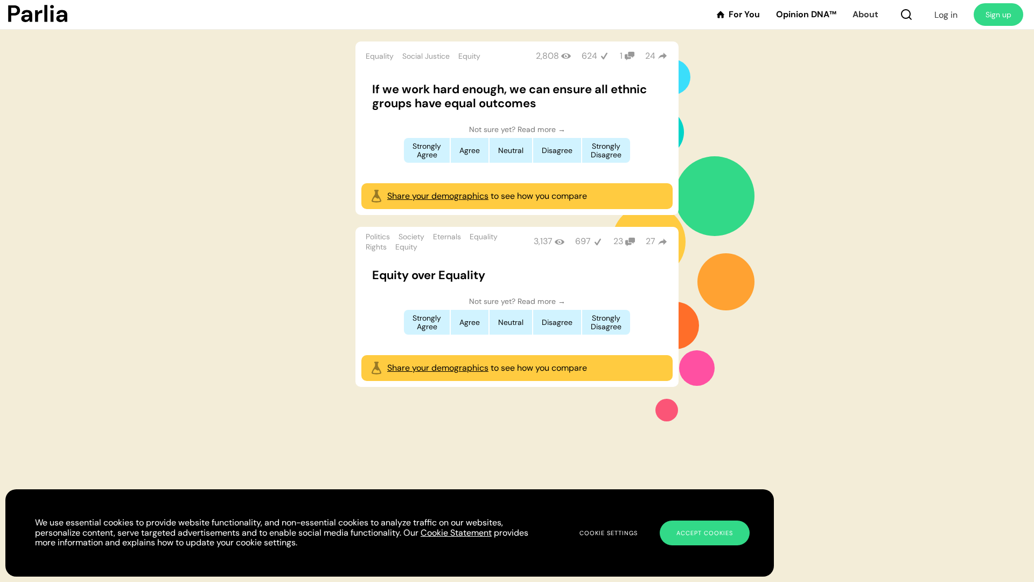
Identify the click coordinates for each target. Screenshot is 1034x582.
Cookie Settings (608, 533)
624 (589, 55)
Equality (380, 56)
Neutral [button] (510, 150)
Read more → (541, 129)
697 (583, 241)
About (865, 14)
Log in (946, 14)
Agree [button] (469, 150)
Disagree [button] (557, 150)
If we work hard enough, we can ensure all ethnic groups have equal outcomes (509, 95)
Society (411, 236)
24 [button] (650, 55)
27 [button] (650, 241)
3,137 (543, 241)
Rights (376, 246)
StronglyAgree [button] (427, 150)
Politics (378, 236)
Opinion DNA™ (806, 14)
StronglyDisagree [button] (606, 150)
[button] (906, 14)
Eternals (447, 236)
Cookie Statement (456, 532)
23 (618, 241)
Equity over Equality (428, 275)
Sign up (998, 14)
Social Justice (426, 56)
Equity (469, 56)
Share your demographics (437, 196)
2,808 (547, 55)
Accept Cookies (704, 533)
